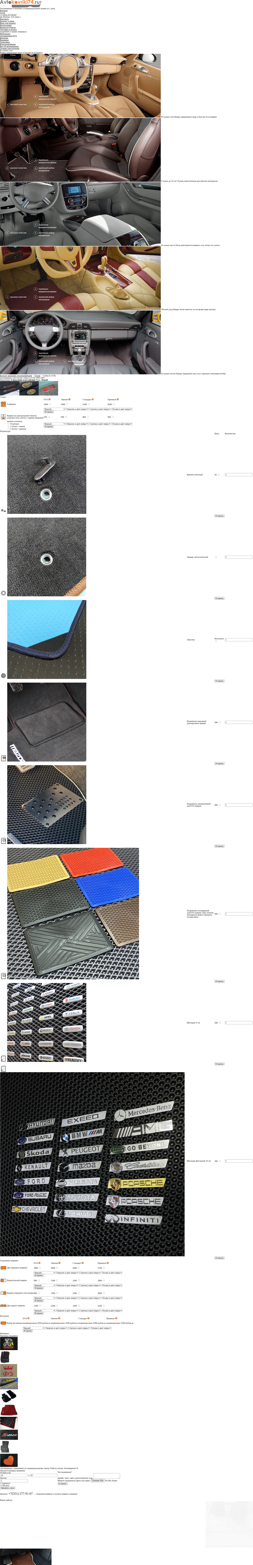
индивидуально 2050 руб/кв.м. (36, 1323)
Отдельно (14, 424)
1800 (36, 1268)
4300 (63, 404)
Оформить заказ (7, 1488)
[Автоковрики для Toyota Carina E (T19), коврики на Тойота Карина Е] (9, 395)
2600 (46, 404)
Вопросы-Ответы (8, 27)
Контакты (4, 19)
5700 (100, 1268)
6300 (85, 404)
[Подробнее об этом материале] (49, 399)
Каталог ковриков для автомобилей (16, 376)
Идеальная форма (8, 44)
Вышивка (4, 40)
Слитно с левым (17, 426)
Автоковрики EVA (8, 36)
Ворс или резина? (8, 23)
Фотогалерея (5, 25)
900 (109, 417)
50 (216, 475)
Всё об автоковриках (9, 46)
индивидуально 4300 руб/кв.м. (92, 1323)
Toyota (37, 376)
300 (216, 722)
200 (216, 1023)
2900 (100, 1280)
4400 (75, 1268)
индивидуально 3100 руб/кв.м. (64, 1323)
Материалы (5, 34)
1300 (36, 1306)
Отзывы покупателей (9, 48)
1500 (53, 1280)
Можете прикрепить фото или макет (74, 1481)
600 (63, 417)
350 (45, 417)
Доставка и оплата (8, 29)
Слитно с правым (18, 429)
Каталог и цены (7, 21)
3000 (53, 1268)
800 (84, 417)
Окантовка (5, 42)
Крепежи (4, 38)
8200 (110, 404)
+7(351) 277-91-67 (20, 1493)
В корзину (49, 412)
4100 (100, 1306)
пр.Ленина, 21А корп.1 (10, 17)
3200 (75, 1306)
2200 (75, 1280)
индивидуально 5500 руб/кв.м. (120, 1323)
